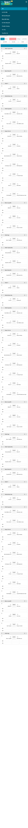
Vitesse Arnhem (19, 136)
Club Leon (18, 207)
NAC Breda (19, 185)
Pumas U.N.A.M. (19, 227)
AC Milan (9, 88)
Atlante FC (9, 207)
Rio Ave (10, 101)
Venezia (18, 88)
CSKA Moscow (19, 240)
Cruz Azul (18, 217)
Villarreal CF (19, 63)
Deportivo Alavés (8, 63)
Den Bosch (9, 136)
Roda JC (9, 185)
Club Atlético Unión (7, 113)
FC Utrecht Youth (20, 175)
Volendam (9, 345)
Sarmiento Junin (19, 113)
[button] (5, 42)
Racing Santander (8, 53)
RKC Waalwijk (9, 195)
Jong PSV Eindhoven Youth (21, 195)
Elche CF (18, 53)
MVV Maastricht (19, 165)
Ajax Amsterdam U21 (7, 554)
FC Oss (10, 175)
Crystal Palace (8, 275)
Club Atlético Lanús (20, 123)
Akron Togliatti (8, 240)
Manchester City (19, 275)
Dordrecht (18, 345)
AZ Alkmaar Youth (8, 165)
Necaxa (10, 217)
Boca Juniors (9, 123)
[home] (7, 3)
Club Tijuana (9, 227)
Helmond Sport (19, 554)
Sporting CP (19, 101)
